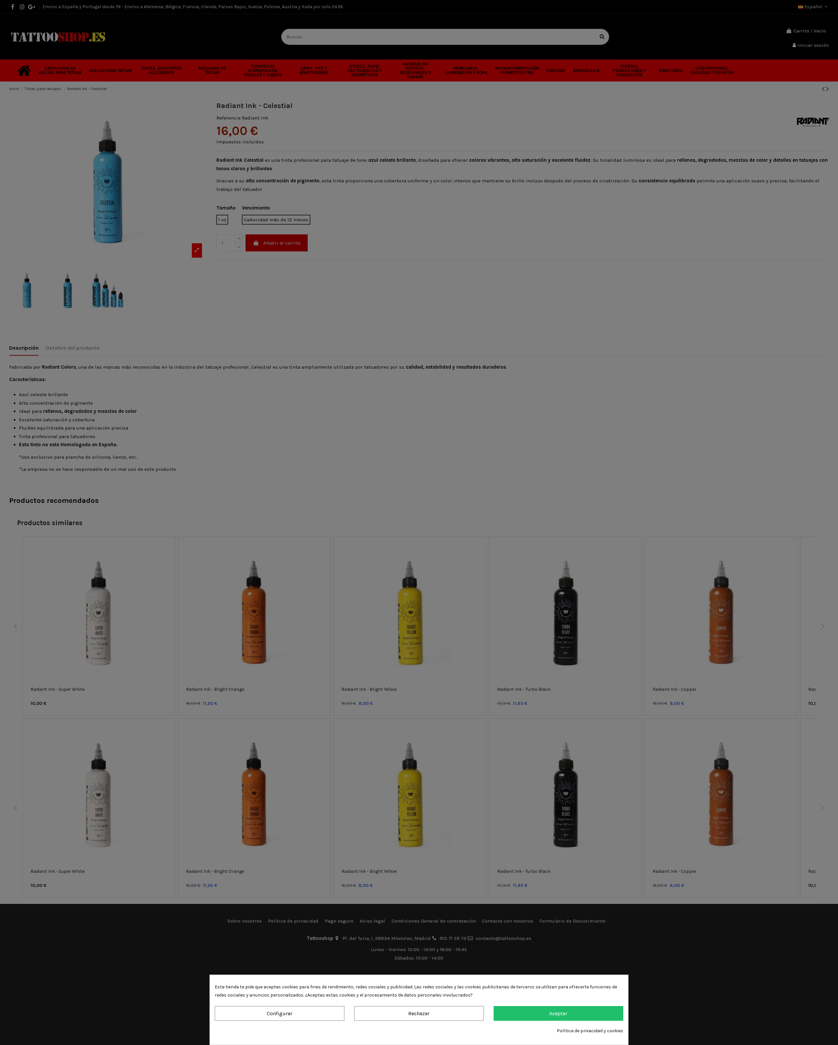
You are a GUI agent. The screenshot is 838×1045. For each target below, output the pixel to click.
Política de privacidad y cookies (590, 1031)
